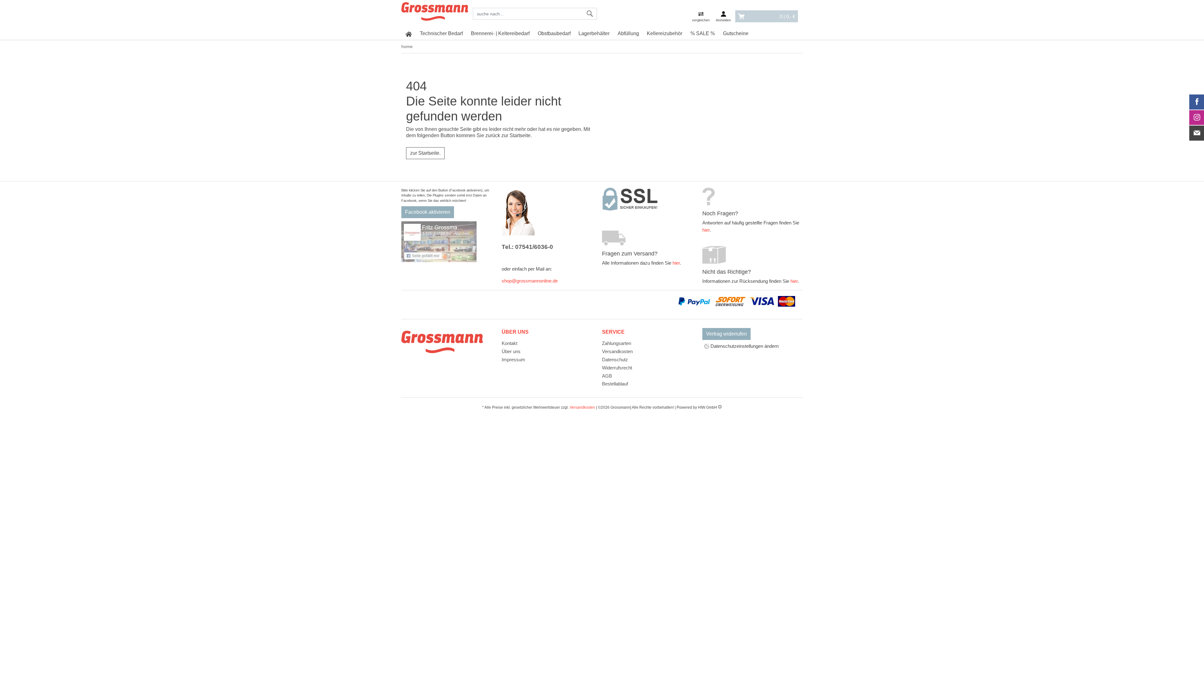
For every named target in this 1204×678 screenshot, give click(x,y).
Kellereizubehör (664, 33)
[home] (408, 33)
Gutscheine (735, 33)
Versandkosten (617, 351)
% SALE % (702, 33)
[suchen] (590, 14)
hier (676, 263)
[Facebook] (1197, 102)
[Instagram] (1197, 117)
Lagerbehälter (594, 33)
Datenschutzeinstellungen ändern (744, 346)
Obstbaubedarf (554, 33)
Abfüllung (628, 33)
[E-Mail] (1197, 133)
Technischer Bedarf (441, 33)
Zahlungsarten (616, 343)
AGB (607, 376)
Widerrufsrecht (617, 367)
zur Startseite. (425, 153)
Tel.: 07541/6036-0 (527, 247)
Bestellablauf (615, 383)
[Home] (434, 10)
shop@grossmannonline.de (530, 280)
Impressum (513, 359)
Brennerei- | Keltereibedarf (500, 33)
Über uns (511, 351)
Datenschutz (615, 359)
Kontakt (509, 343)
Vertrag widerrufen (726, 333)
